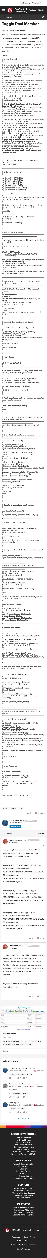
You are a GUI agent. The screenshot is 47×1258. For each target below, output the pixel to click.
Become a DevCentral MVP (23, 1154)
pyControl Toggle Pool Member (22, 1068)
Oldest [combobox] (40, 834)
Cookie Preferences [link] (23, 1249)
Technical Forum (23, 1140)
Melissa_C (13, 1086)
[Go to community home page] (17, 10)
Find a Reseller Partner (23, 1208)
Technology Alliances (23, 1210)
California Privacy (23, 1241)
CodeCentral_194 (16, 821)
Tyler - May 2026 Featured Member (24, 1084)
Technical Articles (23, 1142)
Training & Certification (23, 1178)
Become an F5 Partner (23, 1212)
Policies (25, 1237)
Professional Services (23, 1191)
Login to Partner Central (23, 1215)
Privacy (32, 1237)
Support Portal (23, 1198)
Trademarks (16, 1237)
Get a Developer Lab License (23, 1152)
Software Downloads (23, 1195)
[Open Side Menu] (3, 10)
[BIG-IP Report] (23, 1018)
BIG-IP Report (9, 1034)
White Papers (23, 1166)
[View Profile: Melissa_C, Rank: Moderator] (5, 1085)
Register (32, 10)
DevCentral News (23, 1137)
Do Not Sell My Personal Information (24, 1245)
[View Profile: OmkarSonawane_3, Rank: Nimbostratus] (5, 841)
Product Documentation (23, 1164)
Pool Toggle (14, 1103)
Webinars (23, 1173)
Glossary (23, 1169)
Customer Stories (23, 1171)
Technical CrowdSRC (23, 1145)
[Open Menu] (43, 17)
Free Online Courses (24, 1176)
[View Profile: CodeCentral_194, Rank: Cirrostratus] (5, 823)
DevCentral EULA (23, 1149)
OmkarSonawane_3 (16, 840)
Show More (25, 1119)
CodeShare (8, 17)
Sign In (41, 10)
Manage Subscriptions (23, 1188)
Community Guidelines (23, 1147)
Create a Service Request (23, 1193)
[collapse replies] (23, 838)
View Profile (15, 826)
